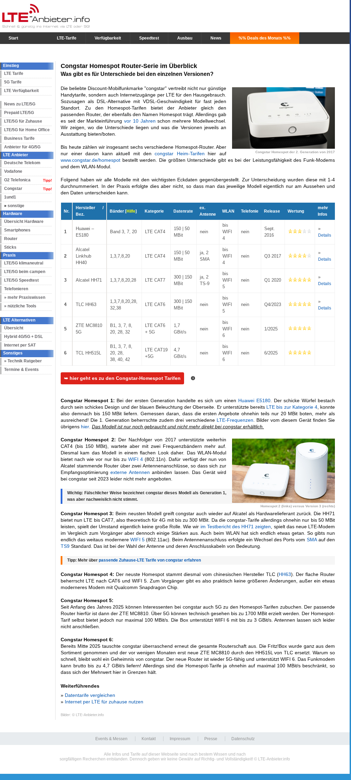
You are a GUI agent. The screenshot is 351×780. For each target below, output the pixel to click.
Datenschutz (243, 738)
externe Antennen (129, 472)
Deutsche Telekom (22, 162)
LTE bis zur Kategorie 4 (291, 407)
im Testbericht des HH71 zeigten (236, 526)
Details (324, 235)
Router (10, 238)
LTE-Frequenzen (235, 420)
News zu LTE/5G (19, 104)
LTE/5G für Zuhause (23, 121)
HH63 (285, 574)
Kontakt (149, 738)
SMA (312, 539)
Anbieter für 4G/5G (22, 147)
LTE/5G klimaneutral (23, 263)
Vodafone (13, 171)
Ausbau (184, 38)
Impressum (180, 738)
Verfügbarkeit (108, 38)
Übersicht (13, 328)
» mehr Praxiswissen (24, 297)
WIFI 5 (137, 539)
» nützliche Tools (20, 306)
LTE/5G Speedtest (21, 280)
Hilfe (130, 211)
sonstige (16, 205)
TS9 (65, 546)
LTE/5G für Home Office (27, 129)
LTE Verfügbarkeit (21, 90)
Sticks (10, 247)
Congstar (13, 188)
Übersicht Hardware (24, 221)
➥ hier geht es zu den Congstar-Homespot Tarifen (122, 378)
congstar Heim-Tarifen (180, 153)
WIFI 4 (135, 459)
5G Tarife (13, 82)
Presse (210, 738)
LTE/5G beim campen (24, 271)
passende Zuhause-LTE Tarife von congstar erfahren (150, 560)
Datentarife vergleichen (90, 695)
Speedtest (149, 38)
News (215, 38)
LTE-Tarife (66, 38)
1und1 (10, 197)
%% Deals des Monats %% (265, 38)
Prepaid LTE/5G (19, 112)
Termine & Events (21, 369)
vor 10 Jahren (140, 121)
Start (13, 38)
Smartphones (17, 230)
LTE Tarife (13, 73)
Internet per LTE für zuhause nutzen (104, 701)
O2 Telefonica (17, 180)
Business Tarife (19, 138)
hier (85, 426)
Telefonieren (16, 288)
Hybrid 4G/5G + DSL (23, 336)
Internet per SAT (20, 345)
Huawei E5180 (254, 400)
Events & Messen (111, 738)
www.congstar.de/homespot (90, 160)
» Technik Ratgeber (23, 361)
